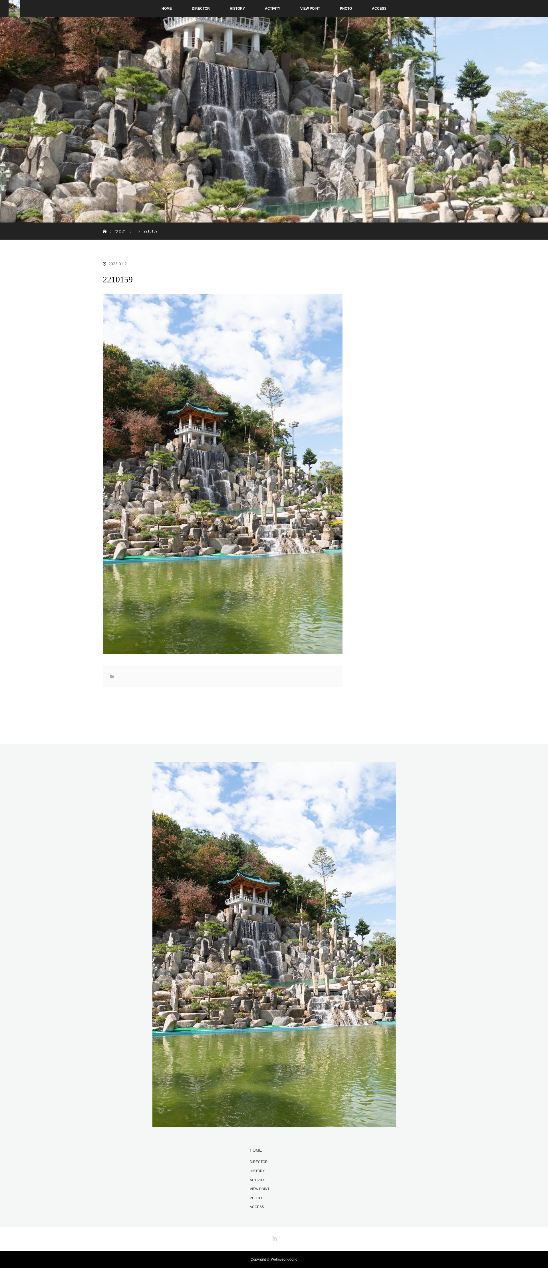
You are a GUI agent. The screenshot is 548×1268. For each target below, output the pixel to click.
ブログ (120, 231)
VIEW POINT (310, 9)
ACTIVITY (272, 9)
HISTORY (237, 9)
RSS (274, 1237)
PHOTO (346, 9)
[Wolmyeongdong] (274, 1124)
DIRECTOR (201, 9)
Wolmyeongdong (284, 1259)
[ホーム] (104, 225)
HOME (167, 9)
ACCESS (379, 9)
